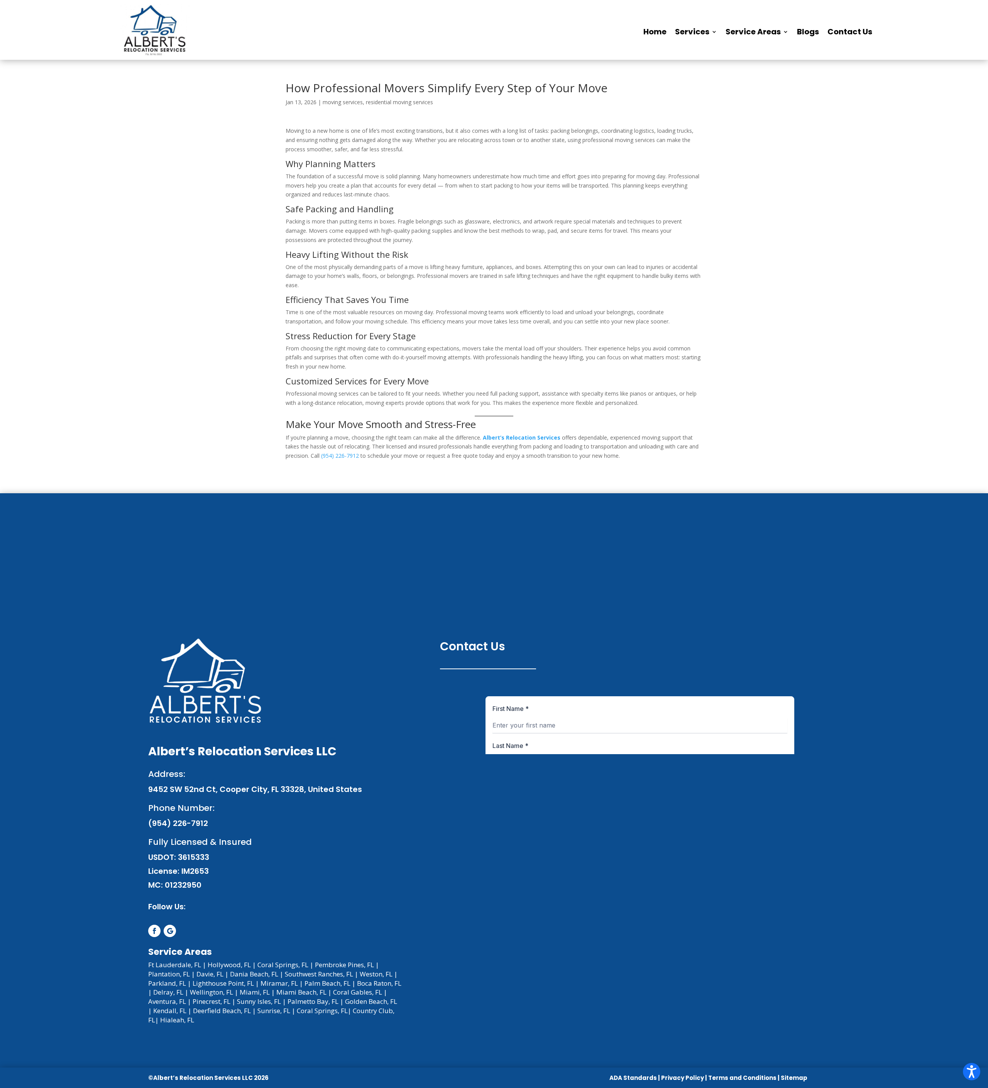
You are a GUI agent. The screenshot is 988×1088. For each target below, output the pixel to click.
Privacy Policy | (684, 1078)
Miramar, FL (279, 983)
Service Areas (753, 31)
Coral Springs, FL (282, 964)
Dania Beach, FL (254, 974)
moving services (343, 102)
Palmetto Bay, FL (313, 1001)
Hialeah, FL (177, 1019)
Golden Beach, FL (371, 1001)
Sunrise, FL (273, 1010)
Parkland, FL (167, 983)
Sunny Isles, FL (259, 1001)
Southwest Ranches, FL (319, 974)
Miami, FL (255, 992)
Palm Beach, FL (327, 983)
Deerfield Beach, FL (222, 1010)
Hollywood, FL (229, 964)
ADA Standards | (634, 1078)
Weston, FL (376, 974)
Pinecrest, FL (211, 1001)
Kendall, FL (169, 1010)
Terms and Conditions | (744, 1078)
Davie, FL (209, 974)
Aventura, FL (167, 1001)
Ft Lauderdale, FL (174, 964)
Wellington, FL (211, 992)
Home (655, 31)
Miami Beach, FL (301, 992)
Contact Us (849, 31)
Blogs (808, 31)
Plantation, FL (169, 974)
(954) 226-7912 (340, 455)
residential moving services (399, 102)
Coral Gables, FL (357, 992)
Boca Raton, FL (379, 983)
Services (692, 31)
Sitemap (794, 1078)
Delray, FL (168, 992)
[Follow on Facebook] (154, 931)
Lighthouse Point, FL (223, 983)
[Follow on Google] (170, 931)
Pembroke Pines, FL (344, 964)
